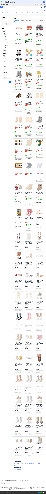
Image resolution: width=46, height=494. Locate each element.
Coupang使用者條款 (15, 480)
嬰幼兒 (4, 31)
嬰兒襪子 (14, 469)
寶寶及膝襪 (19, 469)
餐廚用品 (4, 67)
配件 (4, 33)
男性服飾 (4, 52)
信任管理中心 (27, 480)
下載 (44, 1)
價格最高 (26, 20)
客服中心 (41, 4)
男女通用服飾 (5, 53)
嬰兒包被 (5, 39)
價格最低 (22, 20)
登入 (35, 4)
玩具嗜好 (4, 69)
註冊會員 (38, 4)
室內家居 (4, 75)
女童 (4, 56)
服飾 (3, 30)
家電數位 (4, 77)
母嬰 (3, 74)
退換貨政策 (22, 480)
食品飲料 (4, 58)
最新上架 (15, 21)
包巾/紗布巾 (26, 463)
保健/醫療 (4, 66)
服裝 (4, 48)
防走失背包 (6, 47)
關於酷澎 (2, 480)
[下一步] (32, 459)
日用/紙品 (4, 63)
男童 (4, 55)
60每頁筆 (41, 20)
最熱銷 (30, 20)
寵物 (3, 64)
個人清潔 (4, 61)
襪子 (5, 34)
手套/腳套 (5, 37)
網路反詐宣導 (3, 483)
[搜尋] (44, 10)
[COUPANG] (4, 488)
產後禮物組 (6, 45)
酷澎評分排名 (17, 20)
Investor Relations (8, 480)
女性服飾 (4, 50)
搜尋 (10, 82)
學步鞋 (5, 36)
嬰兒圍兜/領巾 (6, 42)
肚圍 (5, 44)
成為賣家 (44, 4)
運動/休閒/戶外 (5, 72)
